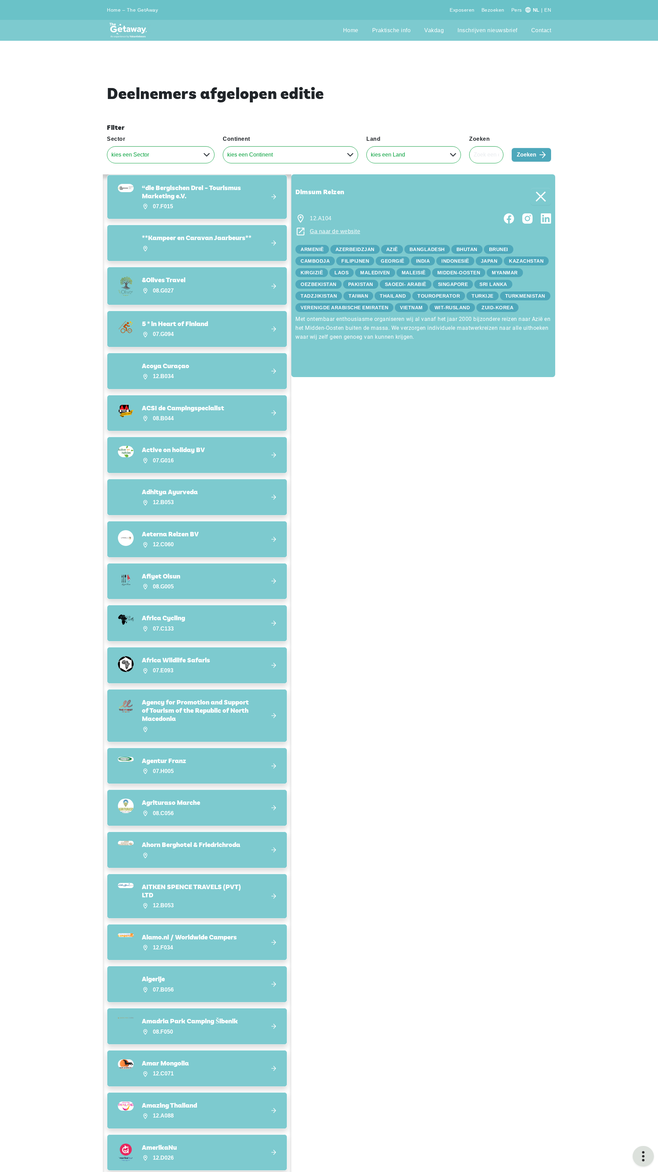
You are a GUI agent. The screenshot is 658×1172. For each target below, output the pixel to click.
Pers (516, 10)
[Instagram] (527, 218)
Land (373, 139)
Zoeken (479, 139)
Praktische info (391, 30)
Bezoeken (493, 10)
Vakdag (434, 30)
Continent (236, 139)
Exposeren (462, 10)
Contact (541, 30)
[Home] (130, 30)
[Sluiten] (541, 196)
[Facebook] (509, 218)
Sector (116, 139)
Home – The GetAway (132, 10)
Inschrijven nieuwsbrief (487, 30)
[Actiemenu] (643, 1156)
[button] (197, 197)
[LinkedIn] (546, 218)
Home (350, 30)
